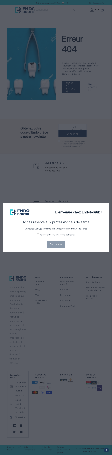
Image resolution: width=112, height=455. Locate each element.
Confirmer (56, 244)
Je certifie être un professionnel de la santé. (57, 235)
